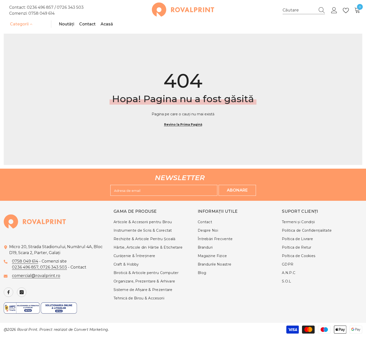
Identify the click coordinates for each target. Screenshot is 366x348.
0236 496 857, (26, 267)
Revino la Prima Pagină (183, 124)
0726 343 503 (70, 7)
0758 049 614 (41, 13)
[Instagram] (21, 292)
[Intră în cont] (334, 10)
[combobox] (299, 10)
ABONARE (237, 190)
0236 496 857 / (42, 7)
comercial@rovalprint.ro (36, 275)
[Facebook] (8, 292)
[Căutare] (304, 10)
